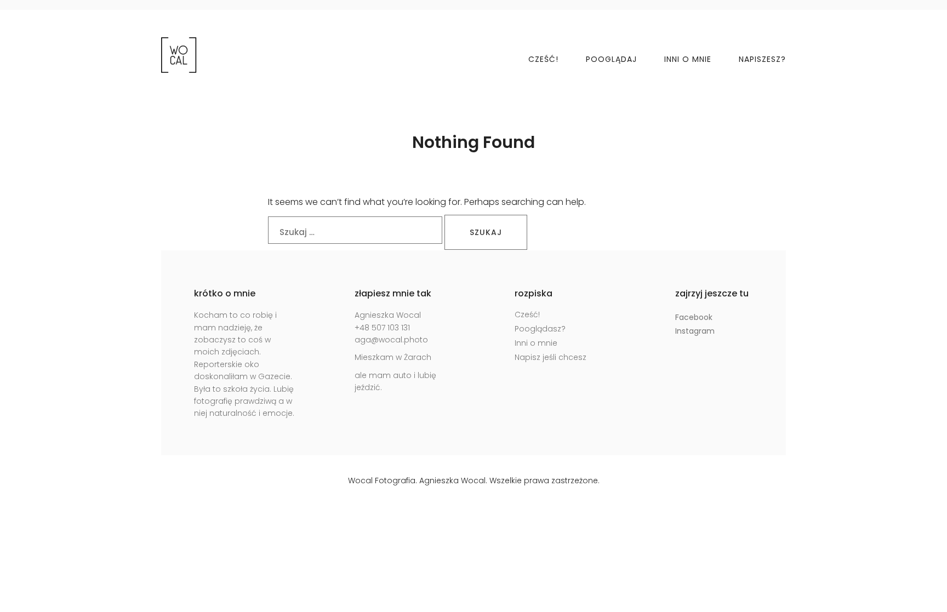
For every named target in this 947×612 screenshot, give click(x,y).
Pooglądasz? (540, 328)
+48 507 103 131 (382, 327)
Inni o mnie (687, 59)
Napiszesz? (762, 59)
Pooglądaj (611, 59)
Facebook (693, 317)
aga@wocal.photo (391, 339)
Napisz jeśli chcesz (550, 357)
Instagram (695, 330)
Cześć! (543, 59)
